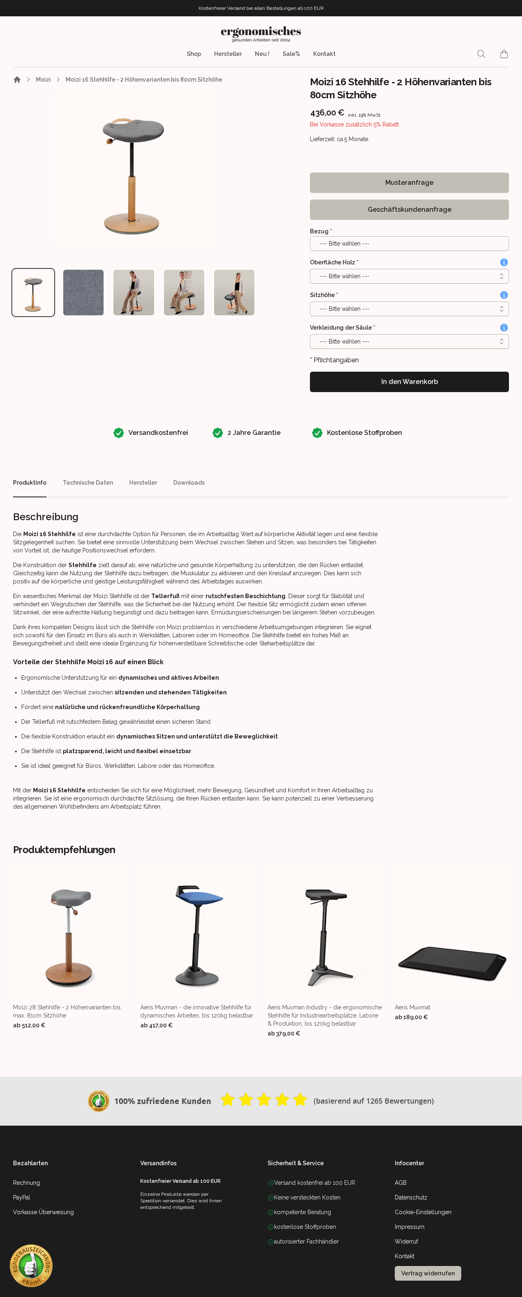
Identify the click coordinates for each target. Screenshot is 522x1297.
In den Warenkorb (409, 382)
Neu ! (262, 54)
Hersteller (228, 54)
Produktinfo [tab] (29, 482)
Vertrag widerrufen (428, 1273)
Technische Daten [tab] (88, 482)
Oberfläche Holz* (334, 262)
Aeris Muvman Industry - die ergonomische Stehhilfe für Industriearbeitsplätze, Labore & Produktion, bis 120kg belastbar (325, 1015)
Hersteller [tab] (143, 482)
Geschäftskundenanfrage (409, 209)
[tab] (33, 292)
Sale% (291, 54)
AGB (401, 1182)
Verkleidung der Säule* (342, 327)
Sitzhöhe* (324, 295)
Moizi (43, 79)
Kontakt (324, 54)
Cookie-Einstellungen (423, 1212)
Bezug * (321, 231)
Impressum (410, 1227)
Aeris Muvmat (412, 1007)
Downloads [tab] (189, 482)
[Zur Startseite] (17, 79)
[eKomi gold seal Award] (99, 1101)
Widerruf (406, 1241)
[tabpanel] (133, 168)
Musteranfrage (409, 182)
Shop (194, 54)
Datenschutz (411, 1197)
